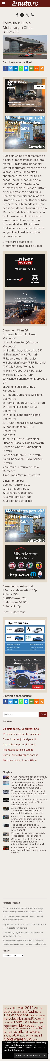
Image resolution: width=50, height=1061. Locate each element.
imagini (39, 1023)
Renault (8, 1032)
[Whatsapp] (21, 68)
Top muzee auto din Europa (18, 749)
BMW (9, 1015)
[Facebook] (5, 68)
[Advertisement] (25, 877)
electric (16, 1019)
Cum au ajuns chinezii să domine (20, 755)
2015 (14, 1012)
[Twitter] (10, 68)
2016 (19, 1012)
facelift (39, 1018)
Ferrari (6, 1023)
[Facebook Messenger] (26, 68)
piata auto (15, 1029)
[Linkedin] (15, 68)
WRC (35, 1040)
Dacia (7, 1019)
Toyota (28, 1036)
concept (21, 1015)
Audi (31, 1011)
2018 (24, 1012)
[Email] (31, 68)
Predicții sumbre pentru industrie (21, 734)
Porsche (22, 1029)
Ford (11, 1023)
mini (36, 1026)
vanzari (37, 1035)
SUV (15, 1035)
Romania (34, 1032)
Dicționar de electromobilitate (20, 760)
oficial (7, 1028)
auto (38, 1011)
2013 (38, 1008)
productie (36, 1028)
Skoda (7, 1035)
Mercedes (26, 1025)
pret (28, 1028)
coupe (32, 1015)
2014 (7, 1011)
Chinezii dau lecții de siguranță (20, 739)
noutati (41, 1026)
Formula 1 (21, 1022)
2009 (6, 1008)
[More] (41, 68)
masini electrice (11, 1026)
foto (33, 1022)
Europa (26, 1018)
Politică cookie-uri (16, 1050)
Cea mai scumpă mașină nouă (19, 744)
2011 (21, 1008)
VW (29, 1039)
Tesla (22, 1036)
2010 (14, 1008)
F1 (33, 1019)
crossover (40, 1016)
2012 (29, 1008)
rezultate (20, 1031)
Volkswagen (15, 1039)
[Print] (36, 68)
